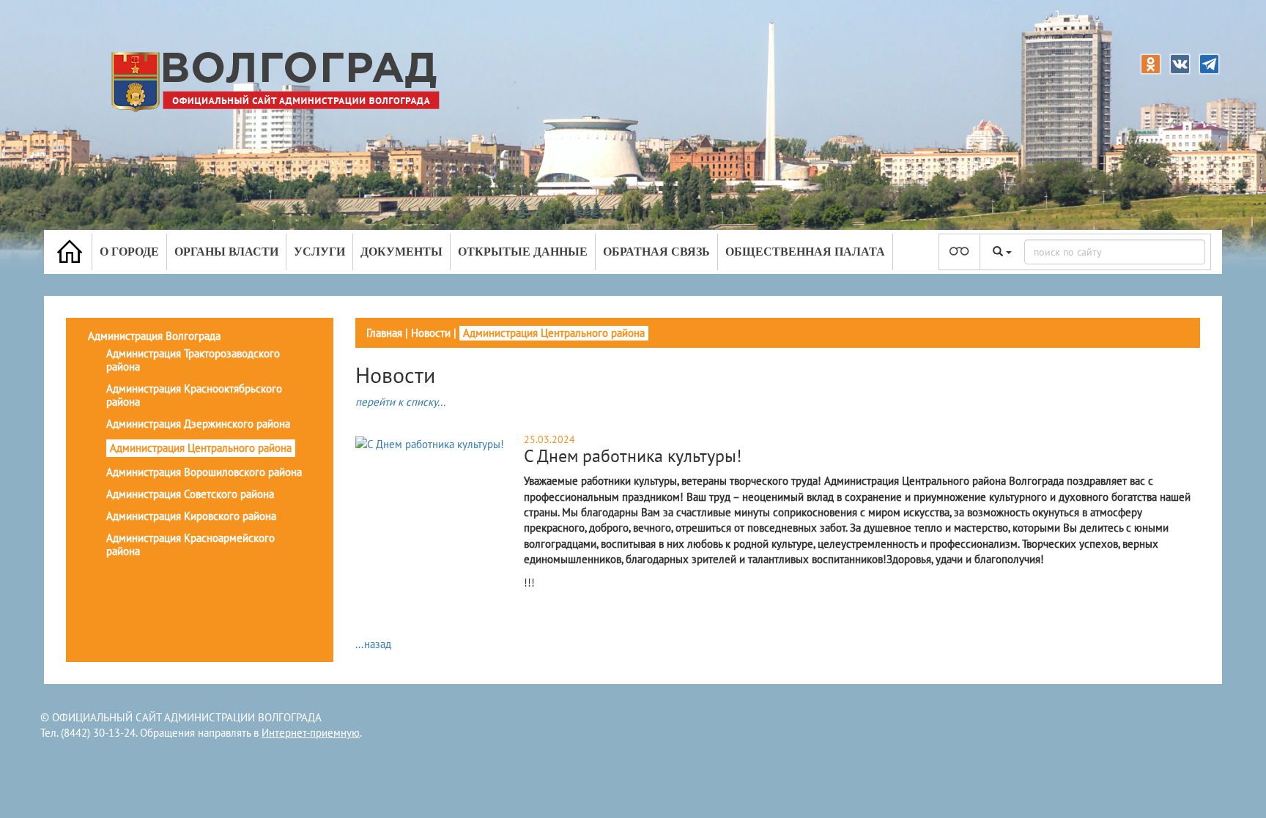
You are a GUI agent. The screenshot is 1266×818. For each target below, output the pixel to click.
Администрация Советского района (190, 494)
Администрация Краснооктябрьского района (194, 395)
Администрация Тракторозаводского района (193, 359)
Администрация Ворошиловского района (204, 472)
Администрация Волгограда (154, 336)
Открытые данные (523, 251)
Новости (431, 333)
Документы (401, 251)
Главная (384, 333)
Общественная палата (805, 251)
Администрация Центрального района (201, 448)
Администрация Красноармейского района (190, 544)
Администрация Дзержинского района (198, 424)
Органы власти (226, 251)
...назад (373, 644)
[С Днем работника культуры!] (429, 443)
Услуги (319, 251)
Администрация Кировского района (191, 516)
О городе (129, 251)
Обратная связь (656, 251)
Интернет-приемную (311, 733)
